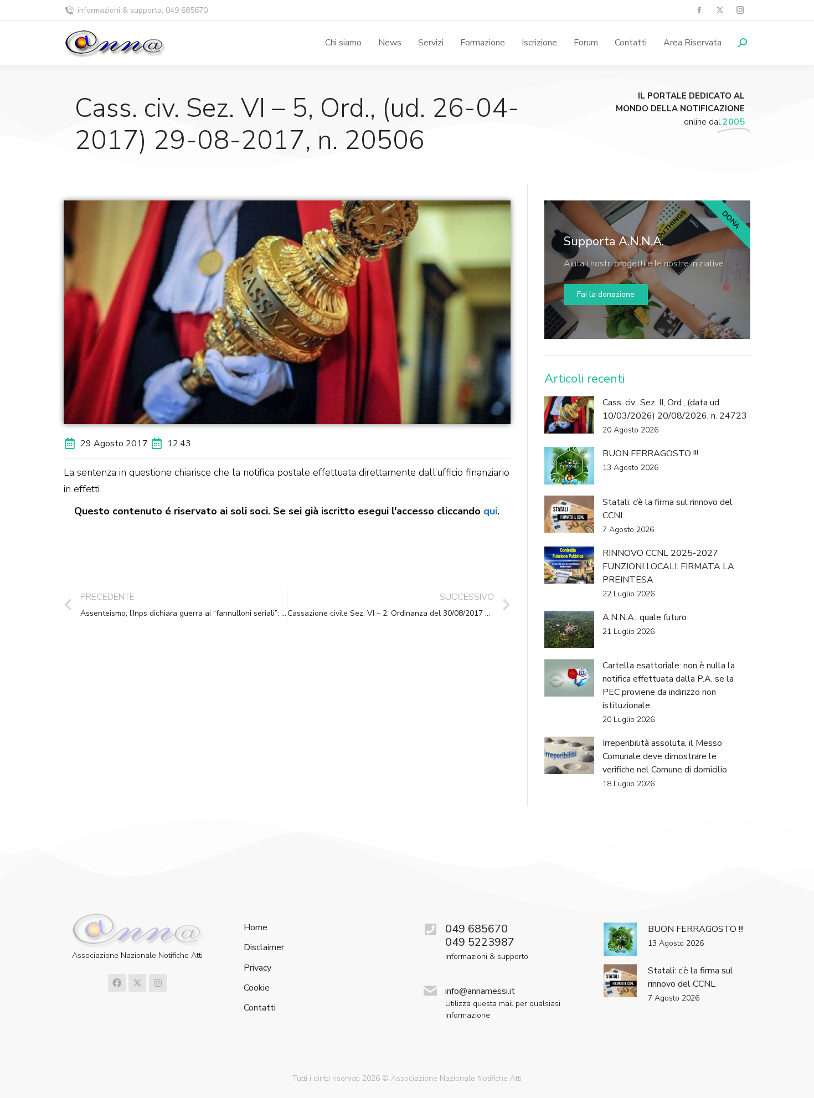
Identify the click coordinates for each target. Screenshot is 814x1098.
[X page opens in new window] (719, 10)
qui (490, 511)
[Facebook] (117, 983)
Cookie (257, 988)
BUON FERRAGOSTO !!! (650, 453)
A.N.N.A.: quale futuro (644, 617)
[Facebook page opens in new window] (699, 10)
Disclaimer (264, 947)
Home (255, 927)
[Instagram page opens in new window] (740, 10)
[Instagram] (158, 983)
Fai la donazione (606, 294)
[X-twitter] (137, 983)
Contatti (260, 1008)
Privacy (257, 968)
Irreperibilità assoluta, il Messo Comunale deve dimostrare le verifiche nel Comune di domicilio (664, 756)
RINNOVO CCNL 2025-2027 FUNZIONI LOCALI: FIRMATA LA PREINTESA (668, 566)
